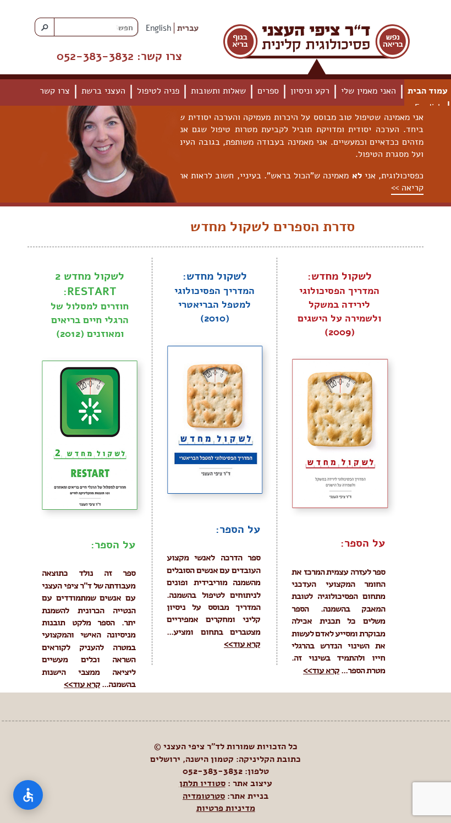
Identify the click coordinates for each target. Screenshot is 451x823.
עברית (188, 28)
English (158, 28)
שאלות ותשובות (218, 91)
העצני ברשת (103, 91)
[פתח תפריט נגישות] (28, 795)
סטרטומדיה (204, 796)
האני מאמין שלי (368, 91)
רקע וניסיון (309, 91)
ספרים (268, 91)
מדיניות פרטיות (225, 808)
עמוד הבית (428, 91)
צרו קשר (55, 91)
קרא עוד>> (321, 670)
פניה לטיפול (158, 91)
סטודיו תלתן (202, 783)
